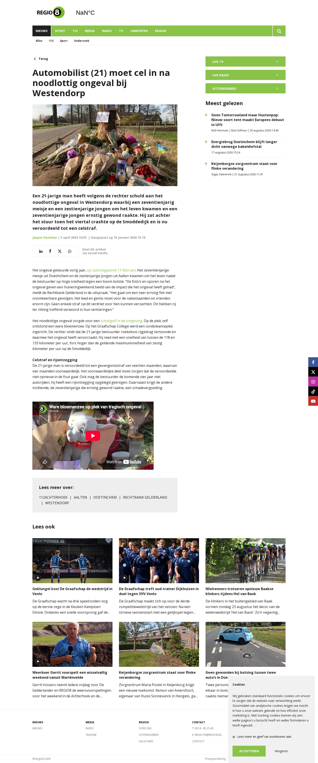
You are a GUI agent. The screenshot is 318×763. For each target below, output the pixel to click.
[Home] (50, 12)
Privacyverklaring (215, 759)
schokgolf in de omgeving (121, 320)
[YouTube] (313, 401)
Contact (198, 741)
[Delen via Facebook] (50, 251)
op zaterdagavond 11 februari (111, 270)
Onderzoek (81, 41)
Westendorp (57, 503)
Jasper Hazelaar (44, 237)
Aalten (80, 497)
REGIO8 (160, 31)
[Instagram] (313, 381)
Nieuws (42, 31)
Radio (107, 31)
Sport (60, 31)
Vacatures (146, 741)
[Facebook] (313, 362)
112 (75, 31)
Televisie (91, 735)
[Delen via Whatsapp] (70, 251)
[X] (313, 372)
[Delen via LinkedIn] (41, 251)
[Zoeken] (279, 31)
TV (121, 31)
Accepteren (249, 751)
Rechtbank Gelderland (145, 497)
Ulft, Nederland (96, 12)
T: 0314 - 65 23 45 (203, 728)
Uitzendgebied (149, 735)
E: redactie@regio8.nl (207, 735)
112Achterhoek (53, 497)
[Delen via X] (60, 251)
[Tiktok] (313, 391)
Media (90, 31)
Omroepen (139, 31)
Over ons (145, 728)
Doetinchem (105, 497)
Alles (39, 41)
